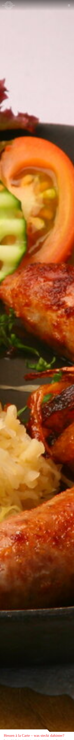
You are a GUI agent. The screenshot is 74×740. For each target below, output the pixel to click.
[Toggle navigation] (69, 5)
